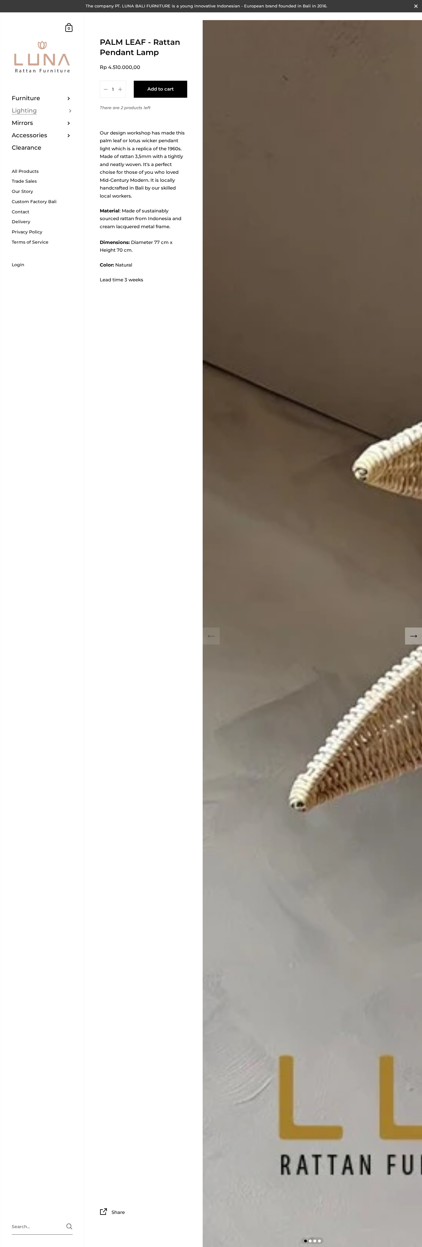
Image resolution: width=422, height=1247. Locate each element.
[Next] (413, 635)
